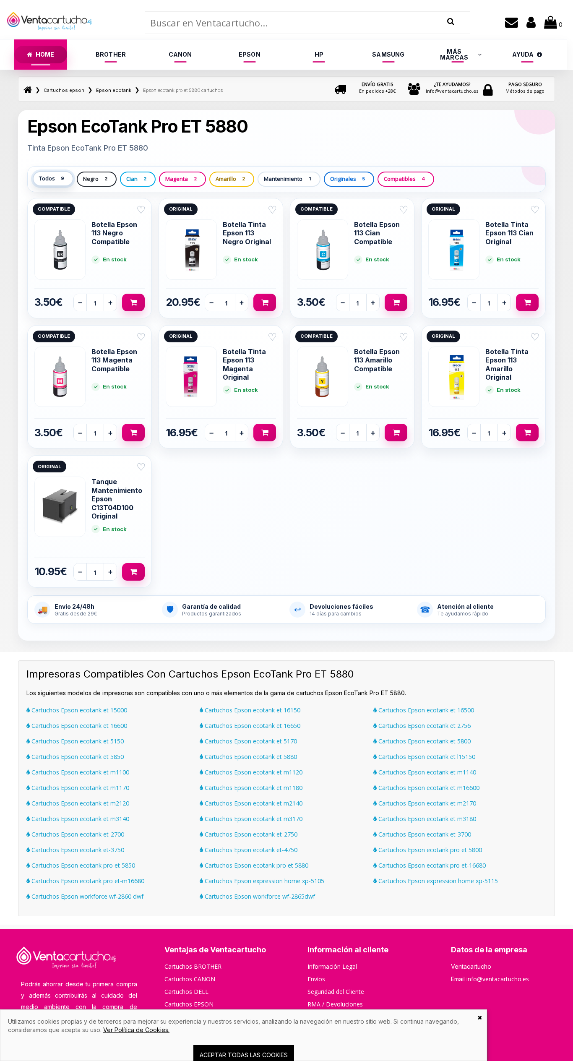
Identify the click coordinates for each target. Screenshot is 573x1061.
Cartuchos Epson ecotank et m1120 (252, 772)
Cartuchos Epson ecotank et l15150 (426, 757)
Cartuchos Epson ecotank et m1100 (79, 772)
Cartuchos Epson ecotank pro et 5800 (429, 850)
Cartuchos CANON (189, 979)
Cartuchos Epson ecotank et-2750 (250, 834)
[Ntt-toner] (27, 90)
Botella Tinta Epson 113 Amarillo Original (507, 364)
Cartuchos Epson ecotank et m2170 (426, 803)
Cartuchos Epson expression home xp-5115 (437, 881)
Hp (319, 54)
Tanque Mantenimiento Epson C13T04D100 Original (116, 498)
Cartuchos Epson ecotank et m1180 (252, 788)
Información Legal (332, 966)
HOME (45, 54)
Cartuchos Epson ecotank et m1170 (79, 788)
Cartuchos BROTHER (192, 966)
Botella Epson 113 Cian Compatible (377, 233)
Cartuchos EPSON (189, 1004)
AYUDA (523, 54)
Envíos (316, 979)
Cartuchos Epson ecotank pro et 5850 (82, 865)
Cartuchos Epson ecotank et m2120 (79, 803)
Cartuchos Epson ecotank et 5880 (250, 757)
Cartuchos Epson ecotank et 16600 (78, 726)
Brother (111, 54)
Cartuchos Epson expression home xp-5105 (263, 881)
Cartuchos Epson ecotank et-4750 (250, 850)
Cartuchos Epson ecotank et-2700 (77, 834)
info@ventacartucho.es (452, 87)
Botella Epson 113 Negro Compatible (114, 233)
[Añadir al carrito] (133, 302)
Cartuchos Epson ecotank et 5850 (77, 757)
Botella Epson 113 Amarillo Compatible (377, 360)
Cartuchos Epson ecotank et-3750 (77, 850)
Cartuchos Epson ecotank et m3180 (426, 819)
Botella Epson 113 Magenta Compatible (114, 360)
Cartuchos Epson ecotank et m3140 (79, 819)
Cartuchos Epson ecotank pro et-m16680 (87, 881)
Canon (180, 54)
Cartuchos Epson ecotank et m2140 (252, 803)
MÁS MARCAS (454, 54)
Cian (136, 178)
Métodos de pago (524, 87)
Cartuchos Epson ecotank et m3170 (252, 819)
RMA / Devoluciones (335, 1004)
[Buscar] (451, 21)
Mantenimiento (287, 178)
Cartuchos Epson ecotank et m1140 (426, 772)
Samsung (388, 54)
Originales (347, 178)
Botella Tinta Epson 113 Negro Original (247, 233)
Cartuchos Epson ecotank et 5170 (250, 741)
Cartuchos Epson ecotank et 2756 (424, 726)
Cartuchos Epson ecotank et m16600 (428, 788)
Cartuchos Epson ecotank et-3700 (424, 834)
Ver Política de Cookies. (136, 1029)
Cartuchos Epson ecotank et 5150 (77, 741)
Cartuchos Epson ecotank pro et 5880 (255, 865)
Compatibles (404, 178)
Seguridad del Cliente (335, 992)
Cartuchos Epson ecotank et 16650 (251, 726)
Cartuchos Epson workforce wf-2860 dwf (86, 896)
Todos (51, 178)
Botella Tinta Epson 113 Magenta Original (244, 364)
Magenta (181, 178)
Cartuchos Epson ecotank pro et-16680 (431, 865)
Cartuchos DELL (186, 992)
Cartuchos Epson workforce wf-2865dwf (259, 896)
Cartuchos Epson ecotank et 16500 (425, 710)
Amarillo (230, 178)
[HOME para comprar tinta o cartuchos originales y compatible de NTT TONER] (49, 35)
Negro (95, 178)
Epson (249, 54)
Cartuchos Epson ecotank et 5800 (424, 741)
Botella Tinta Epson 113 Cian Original (509, 233)
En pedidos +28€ (377, 87)
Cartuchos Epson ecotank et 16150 (251, 710)
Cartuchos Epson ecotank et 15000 (78, 710)
